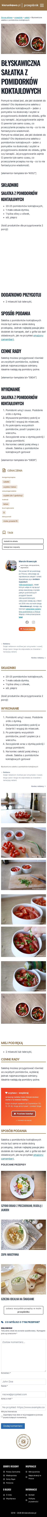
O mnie (9, 1495)
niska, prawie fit (10, 521)
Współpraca (11, 1499)
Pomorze (9, 1483)
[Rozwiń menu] (42, 5)
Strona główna (6, 17)
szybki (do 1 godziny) (13, 495)
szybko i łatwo (9, 487)
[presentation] (23, 1186)
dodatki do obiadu (11, 541)
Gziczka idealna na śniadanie (17, 1299)
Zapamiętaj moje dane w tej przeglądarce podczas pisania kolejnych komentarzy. (23, 1416)
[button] (23, 1120)
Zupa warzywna (10, 1254)
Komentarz (6, 1373)
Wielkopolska (11, 1475)
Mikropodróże (34, 1472)
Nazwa (4, 1386)
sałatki (27, 17)
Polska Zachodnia (13, 1472)
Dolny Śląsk (10, 1479)
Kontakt (32, 1495)
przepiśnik (18, 17)
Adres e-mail (6, 1399)
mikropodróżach (26, 585)
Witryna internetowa (9, 1412)
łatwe (5, 504)
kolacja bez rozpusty (12, 547)
